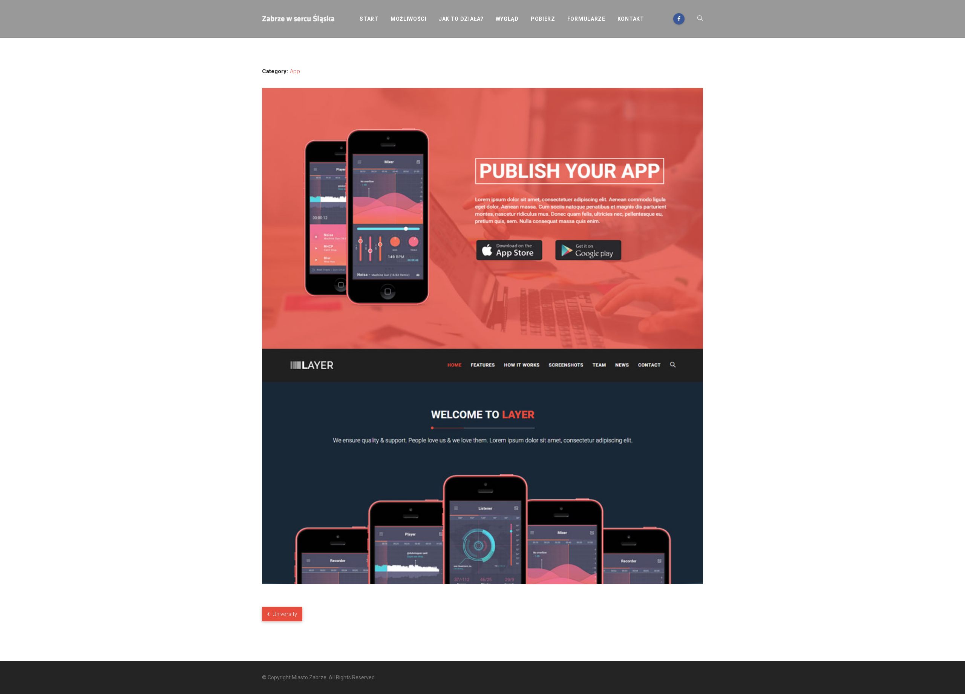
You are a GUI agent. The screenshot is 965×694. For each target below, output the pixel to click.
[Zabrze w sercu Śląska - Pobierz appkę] (299, 19)
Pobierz (543, 19)
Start (369, 19)
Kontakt (630, 19)
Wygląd (507, 19)
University (284, 614)
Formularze (586, 19)
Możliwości (409, 19)
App (295, 71)
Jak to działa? (461, 19)
